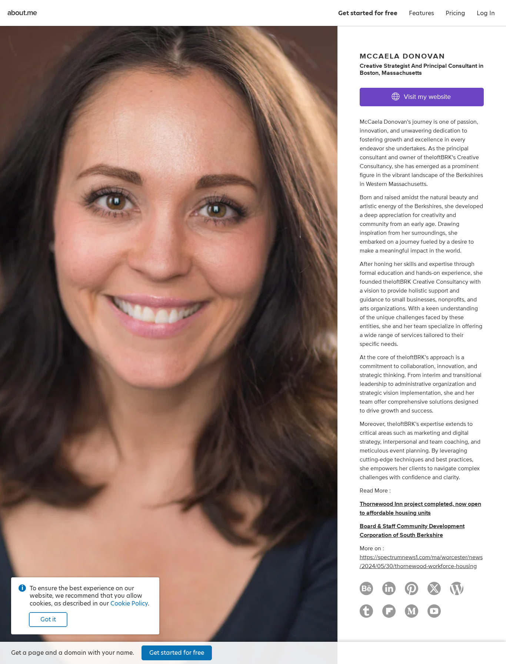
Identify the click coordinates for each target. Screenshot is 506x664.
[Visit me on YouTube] (434, 614)
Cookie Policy (129, 603)
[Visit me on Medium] (411, 614)
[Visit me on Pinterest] (411, 591)
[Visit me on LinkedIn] (389, 591)
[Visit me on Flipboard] (389, 614)
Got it (48, 619)
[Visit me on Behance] (366, 591)
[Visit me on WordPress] (456, 591)
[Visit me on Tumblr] (366, 614)
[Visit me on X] (434, 591)
